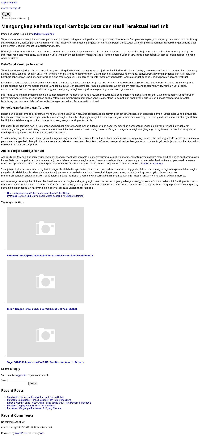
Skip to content (9, 2)
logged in (21, 375)
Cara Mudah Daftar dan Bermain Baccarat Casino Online (35, 397)
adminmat (37, 34)
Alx (41, 433)
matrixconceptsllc (11, 8)
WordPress (21, 433)
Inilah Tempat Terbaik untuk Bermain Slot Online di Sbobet (42, 309)
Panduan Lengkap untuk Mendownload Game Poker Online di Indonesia (50, 255)
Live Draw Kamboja (152, 163)
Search (4, 380)
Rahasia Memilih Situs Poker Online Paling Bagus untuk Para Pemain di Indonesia (49, 402)
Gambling (47, 34)
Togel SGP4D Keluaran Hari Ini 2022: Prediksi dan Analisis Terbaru (45, 362)
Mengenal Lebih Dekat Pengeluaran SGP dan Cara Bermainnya (39, 400)
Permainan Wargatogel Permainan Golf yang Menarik (34, 408)
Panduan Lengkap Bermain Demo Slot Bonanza (31, 405)
